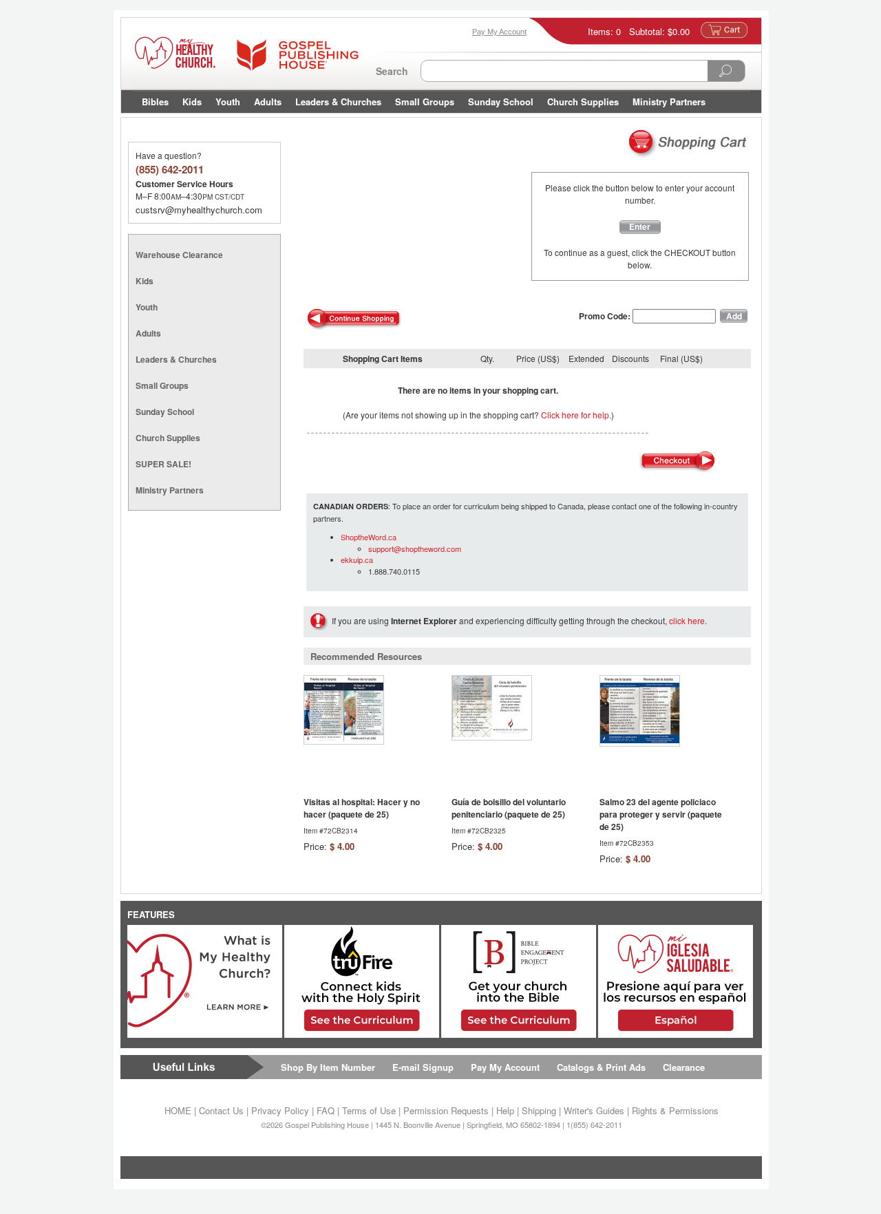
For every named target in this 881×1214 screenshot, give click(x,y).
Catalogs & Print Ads (601, 1067)
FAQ (326, 1110)
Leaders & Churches (338, 101)
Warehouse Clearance (179, 254)
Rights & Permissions (675, 1110)
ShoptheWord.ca (368, 536)
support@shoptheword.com (414, 548)
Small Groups (424, 101)
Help (505, 1110)
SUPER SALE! (163, 464)
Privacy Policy (280, 1110)
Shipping (539, 1110)
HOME (177, 1110)
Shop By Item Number (328, 1067)
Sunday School (500, 101)
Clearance (684, 1067)
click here (687, 620)
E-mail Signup (423, 1067)
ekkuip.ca (357, 559)
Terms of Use (369, 1110)
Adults (268, 101)
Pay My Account (505, 1067)
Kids (192, 101)
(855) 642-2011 (170, 169)
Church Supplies (583, 101)
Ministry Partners (669, 101)
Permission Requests (446, 1110)
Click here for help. (576, 414)
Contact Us (221, 1110)
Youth (227, 101)
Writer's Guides (594, 1110)
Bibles (155, 101)
